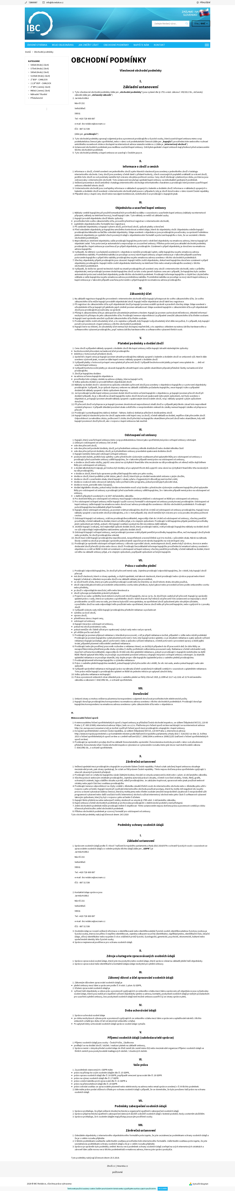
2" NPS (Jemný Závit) (40, 87)
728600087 (33, 2)
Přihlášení (205, 2)
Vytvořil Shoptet (200, 1184)
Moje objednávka (63, 45)
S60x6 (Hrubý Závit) (40, 65)
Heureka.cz (122, 1166)
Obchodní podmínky (116, 45)
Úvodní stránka (37, 45)
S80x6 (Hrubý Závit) (40, 72)
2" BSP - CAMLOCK (39, 79)
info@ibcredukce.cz (54, 2)
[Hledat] (186, 24)
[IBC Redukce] (41, 23)
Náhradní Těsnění (39, 94)
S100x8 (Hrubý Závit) (40, 76)
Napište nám (141, 45)
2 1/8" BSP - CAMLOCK (41, 83)
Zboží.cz (111, 1166)
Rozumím (163, 1188)
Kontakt (159, 45)
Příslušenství (37, 98)
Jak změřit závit (88, 45)
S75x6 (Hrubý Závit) (40, 68)
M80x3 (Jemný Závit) (40, 90)
